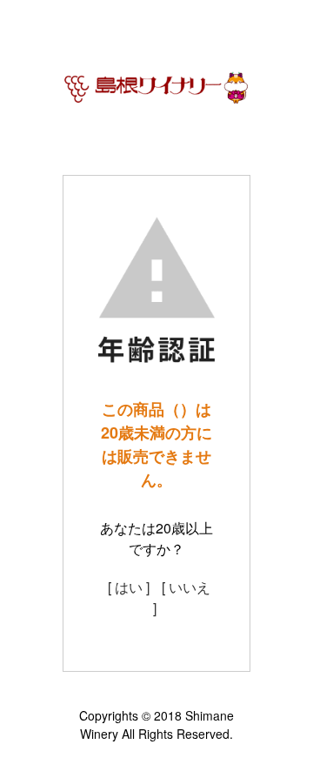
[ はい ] (129, 587)
